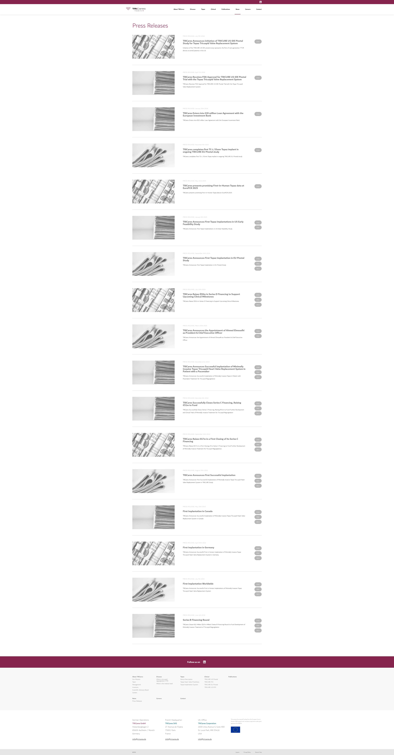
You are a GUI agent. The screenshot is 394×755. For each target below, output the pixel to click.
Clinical (213, 9)
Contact (259, 9)
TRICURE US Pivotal (211, 679)
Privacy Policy (247, 752)
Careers (248, 9)
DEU (258, 268)
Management (136, 684)
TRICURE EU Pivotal (211, 684)
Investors (135, 687)
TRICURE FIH (208, 682)
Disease (192, 9)
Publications (226, 9)
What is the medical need (164, 683)
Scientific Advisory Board (140, 690)
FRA (258, 227)
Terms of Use (258, 752)
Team (134, 682)
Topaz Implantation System (189, 684)
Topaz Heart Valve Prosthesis (189, 682)
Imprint (237, 752)
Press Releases (137, 701)
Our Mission (136, 679)
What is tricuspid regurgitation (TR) (162, 680)
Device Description (186, 679)
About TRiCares (179, 9)
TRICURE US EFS (210, 687)
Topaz (203, 9)
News (237, 9)
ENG (258, 41)
